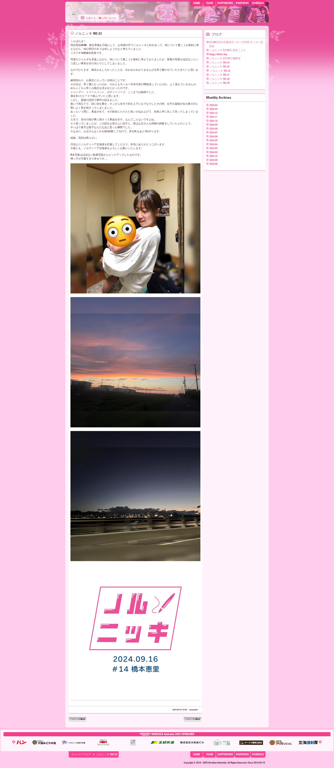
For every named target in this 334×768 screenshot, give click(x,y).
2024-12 (213, 113)
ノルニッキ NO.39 (219, 82)
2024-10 (213, 120)
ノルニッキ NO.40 (219, 78)
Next (320, 742)
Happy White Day (218, 54)
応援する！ (91, 18)
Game (196, 3)
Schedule (258, 3)
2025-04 (213, 105)
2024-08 (213, 128)
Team (209, 3)
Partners (242, 754)
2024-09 (213, 124)
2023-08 (213, 163)
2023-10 (213, 156)
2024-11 (213, 116)
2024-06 (213, 136)
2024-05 (213, 140)
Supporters (225, 3)
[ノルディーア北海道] (73, 11)
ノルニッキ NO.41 (219, 74)
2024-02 (213, 152)
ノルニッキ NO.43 (219, 66)
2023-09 (213, 160)
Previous (13, 742)
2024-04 (213, 144)
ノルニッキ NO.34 (77, 719)
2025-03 (213, 109)
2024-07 (213, 132)
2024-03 (213, 148)
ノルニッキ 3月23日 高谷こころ (227, 50)
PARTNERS (242, 3)
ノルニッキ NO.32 (192, 719)
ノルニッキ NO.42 (219, 70)
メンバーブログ (81, 754)
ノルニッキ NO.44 (219, 62)
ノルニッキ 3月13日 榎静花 (224, 58)
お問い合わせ (108, 18)
